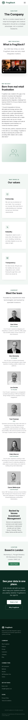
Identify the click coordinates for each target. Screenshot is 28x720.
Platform (4, 646)
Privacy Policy (5, 698)
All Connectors (5, 666)
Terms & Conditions (6, 700)
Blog (3, 657)
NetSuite (4, 669)
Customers (4, 652)
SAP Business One (6, 674)
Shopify (4, 671)
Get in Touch (14, 564)
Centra (3, 676)
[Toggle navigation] (24, 2)
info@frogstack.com (7, 688)
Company (4, 654)
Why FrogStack (14, 607)
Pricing (3, 649)
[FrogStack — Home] (8, 2)
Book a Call (14, 602)
